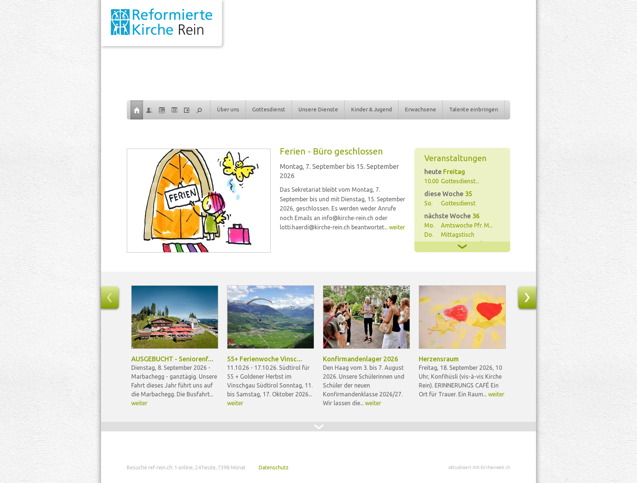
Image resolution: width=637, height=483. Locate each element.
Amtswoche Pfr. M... (466, 225)
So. (428, 203)
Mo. (429, 225)
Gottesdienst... (460, 181)
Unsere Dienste (318, 109)
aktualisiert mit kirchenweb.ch (479, 467)
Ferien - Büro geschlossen (331, 151)
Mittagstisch (457, 234)
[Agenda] (162, 109)
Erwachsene (420, 109)
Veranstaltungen (455, 158)
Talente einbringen (473, 109)
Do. (428, 234)
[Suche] (199, 109)
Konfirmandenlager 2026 (360, 358)
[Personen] (149, 109)
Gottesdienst (268, 109)
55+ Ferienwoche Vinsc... (264, 358)
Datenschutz (274, 467)
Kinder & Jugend (371, 109)
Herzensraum (439, 358)
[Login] (187, 109)
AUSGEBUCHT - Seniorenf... (172, 358)
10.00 (431, 181)
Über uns (228, 109)
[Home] (136, 109)
